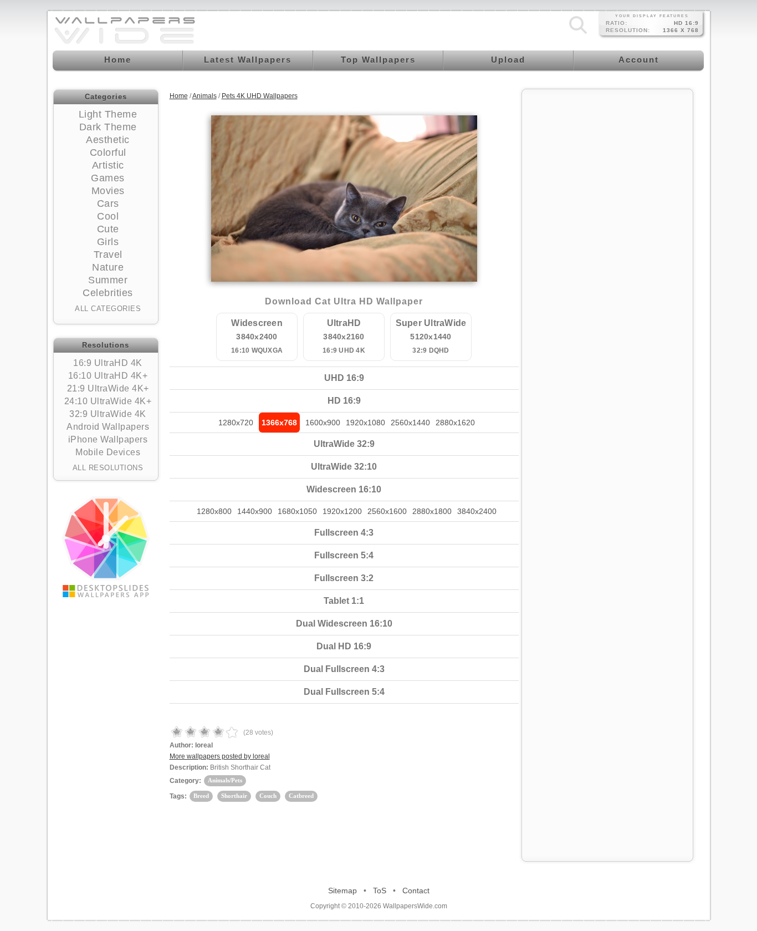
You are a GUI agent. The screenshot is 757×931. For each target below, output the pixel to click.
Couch (268, 795)
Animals (204, 96)
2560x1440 (410, 422)
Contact (415, 890)
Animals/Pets (225, 780)
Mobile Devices (107, 452)
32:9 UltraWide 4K (107, 414)
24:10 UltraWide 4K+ (108, 401)
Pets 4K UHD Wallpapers (260, 96)
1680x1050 (297, 511)
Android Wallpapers (108, 426)
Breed (201, 795)
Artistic (108, 165)
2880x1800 (432, 511)
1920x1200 (342, 511)
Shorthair (234, 795)
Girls (108, 241)
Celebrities (108, 292)
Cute (108, 229)
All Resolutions (108, 468)
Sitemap (342, 890)
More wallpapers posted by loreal (220, 756)
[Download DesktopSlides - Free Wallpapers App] (106, 546)
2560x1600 (387, 511)
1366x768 (279, 422)
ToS (379, 890)
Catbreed (301, 795)
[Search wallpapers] (578, 34)
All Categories (108, 308)
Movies (108, 190)
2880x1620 (455, 422)
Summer (107, 280)
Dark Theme (108, 127)
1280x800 (214, 511)
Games (108, 178)
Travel (108, 254)
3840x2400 (477, 511)
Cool (108, 216)
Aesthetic (108, 139)
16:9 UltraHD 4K (107, 363)
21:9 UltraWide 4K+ (108, 388)
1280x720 (235, 422)
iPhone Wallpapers (108, 439)
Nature (108, 267)
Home (179, 96)
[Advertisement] (607, 261)
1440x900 (254, 511)
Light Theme (108, 114)
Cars (108, 203)
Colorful (108, 152)
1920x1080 (365, 422)
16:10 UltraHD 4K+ (108, 375)
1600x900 (322, 422)
